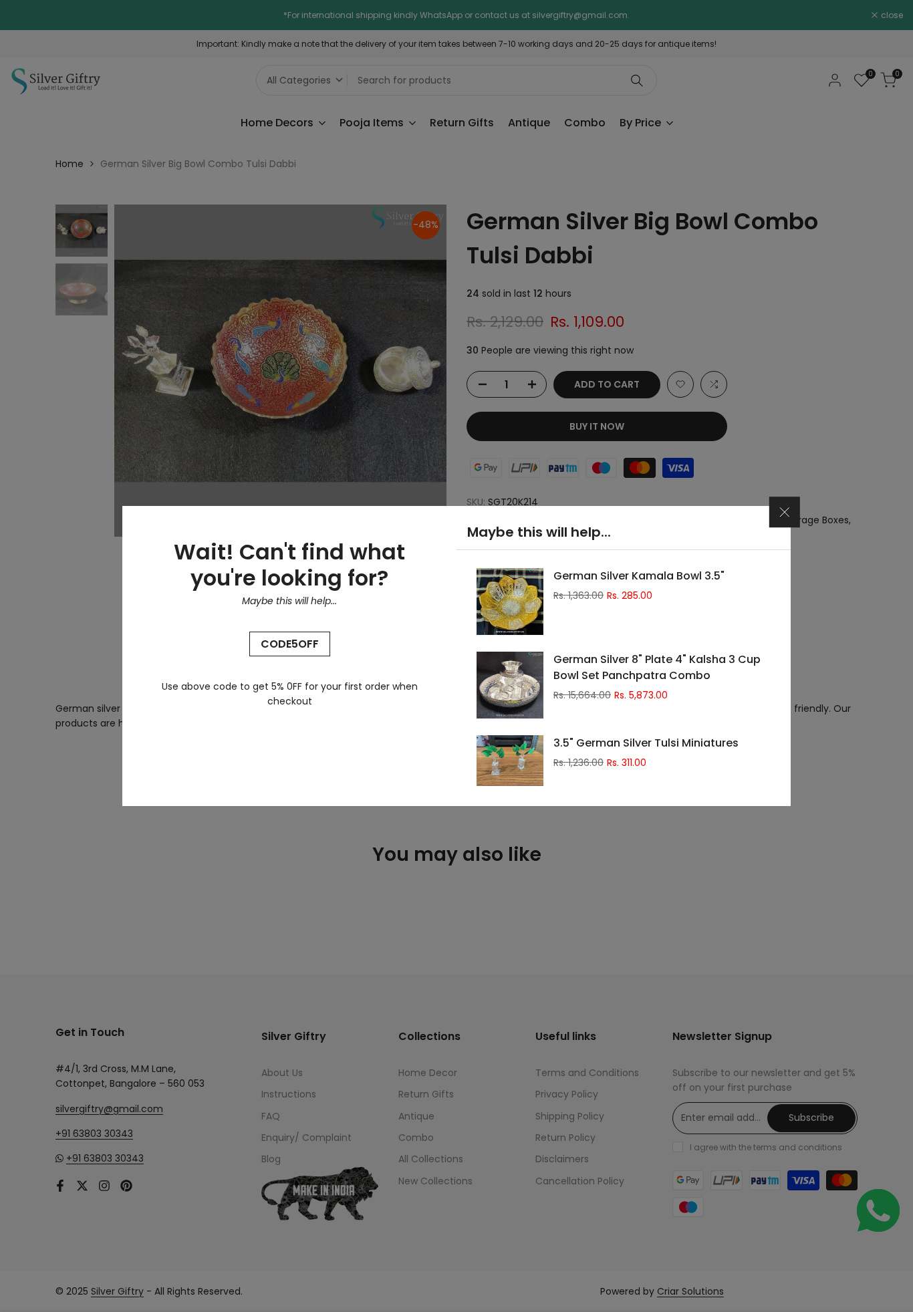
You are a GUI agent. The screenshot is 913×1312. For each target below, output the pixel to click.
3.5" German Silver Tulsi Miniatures (646, 743)
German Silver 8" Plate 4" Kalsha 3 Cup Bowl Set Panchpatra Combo (657, 667)
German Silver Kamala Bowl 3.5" (639, 575)
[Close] (784, 512)
